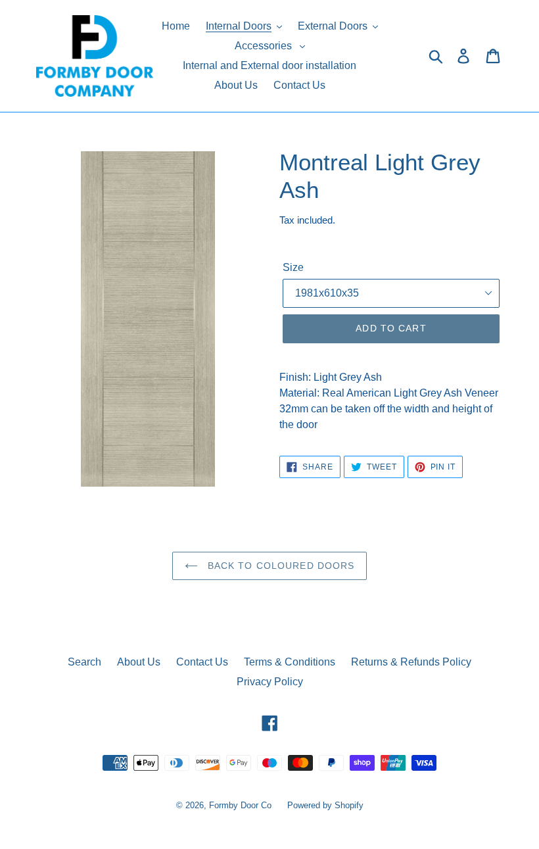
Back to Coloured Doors (279, 565)
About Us (138, 661)
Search (84, 661)
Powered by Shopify (325, 805)
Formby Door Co (241, 805)
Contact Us (202, 661)
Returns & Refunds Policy (411, 661)
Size (293, 267)
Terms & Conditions (289, 661)
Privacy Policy (270, 681)
